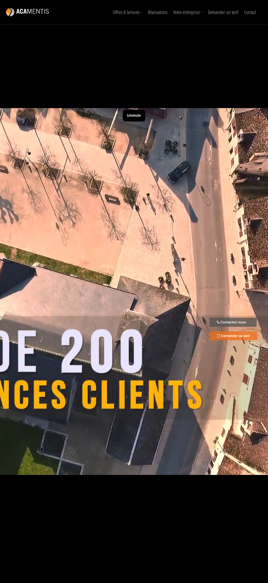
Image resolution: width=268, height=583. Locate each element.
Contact (250, 12)
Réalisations (158, 12)
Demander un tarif (223, 12)
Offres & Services (126, 12)
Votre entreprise (186, 12)
